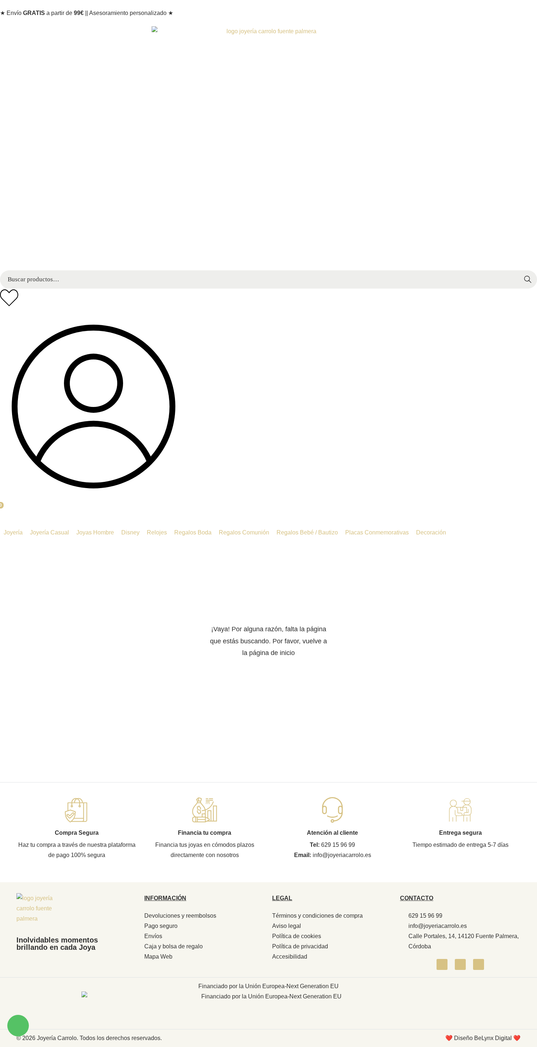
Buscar (530, 283)
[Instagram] (460, 964)
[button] (13, 533)
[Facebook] (442, 964)
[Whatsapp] (478, 964)
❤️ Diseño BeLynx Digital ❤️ (483, 1038)
